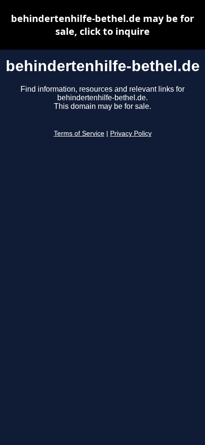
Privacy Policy (131, 133)
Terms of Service (79, 133)
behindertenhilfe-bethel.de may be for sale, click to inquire (102, 25)
